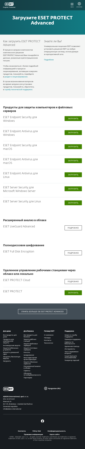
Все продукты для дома (10, 336)
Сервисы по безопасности (70, 343)
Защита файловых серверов (31, 344)
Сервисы (27, 371)
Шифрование (29, 355)
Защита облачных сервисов (31, 363)
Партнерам (28, 378)
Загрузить (73, 118)
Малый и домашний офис (11, 353)
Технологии (48, 343)
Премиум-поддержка (72, 339)
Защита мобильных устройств (10, 349)
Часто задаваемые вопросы (71, 352)
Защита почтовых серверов (30, 349)
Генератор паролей (72, 360)
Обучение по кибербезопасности (32, 374)
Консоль (27, 352)
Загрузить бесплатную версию (11, 357)
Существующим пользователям (71, 357)
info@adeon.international (12, 409)
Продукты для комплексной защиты (8, 341)
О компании (48, 335)
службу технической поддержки (18, 89)
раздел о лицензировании (16, 76)
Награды (47, 338)
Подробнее (49, 59)
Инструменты (70, 349)
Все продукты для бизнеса (30, 336)
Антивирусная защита (11, 345)
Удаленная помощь (72, 346)
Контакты (47, 340)
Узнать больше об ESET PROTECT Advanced (42, 311)
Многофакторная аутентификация (30, 358)
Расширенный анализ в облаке (32, 367)
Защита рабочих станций (30, 340)
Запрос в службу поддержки (71, 336)
